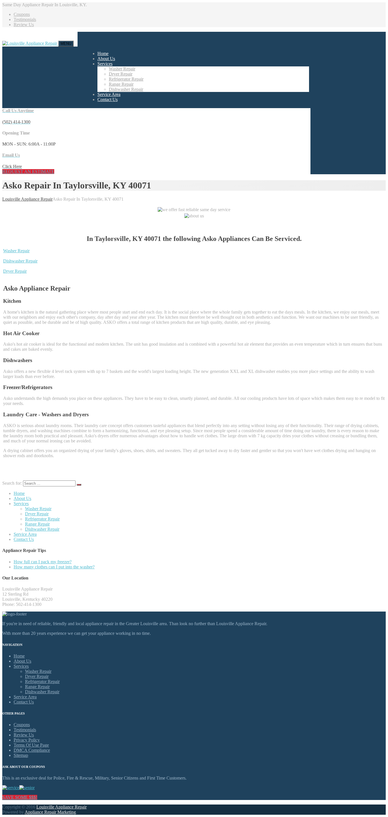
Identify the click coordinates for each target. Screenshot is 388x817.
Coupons (22, 14)
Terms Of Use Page (31, 745)
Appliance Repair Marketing (50, 812)
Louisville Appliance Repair (61, 807)
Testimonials (25, 19)
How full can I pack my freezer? (43, 561)
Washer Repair (122, 68)
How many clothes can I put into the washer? (54, 566)
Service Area (108, 94)
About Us (106, 58)
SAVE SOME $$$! (19, 797)
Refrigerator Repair (126, 79)
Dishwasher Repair (126, 89)
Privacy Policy (27, 740)
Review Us (24, 24)
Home (103, 53)
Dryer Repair (120, 74)
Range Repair (121, 84)
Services (104, 63)
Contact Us (107, 99)
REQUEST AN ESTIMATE (28, 171)
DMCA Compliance (32, 750)
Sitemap (21, 755)
